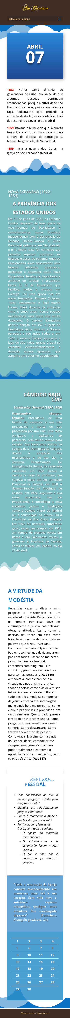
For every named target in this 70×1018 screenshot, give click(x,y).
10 (29, 955)
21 (17, 975)
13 (17, 962)
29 (17, 989)
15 (41, 962)
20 (52, 968)
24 (52, 975)
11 (41, 955)
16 (52, 962)
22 (29, 975)
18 (29, 968)
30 (29, 989)
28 (52, 982)
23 (41, 975)
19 (41, 968)
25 (17, 982)
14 (29, 962)
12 (52, 955)
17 (17, 968)
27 (41, 982)
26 (29, 982)
